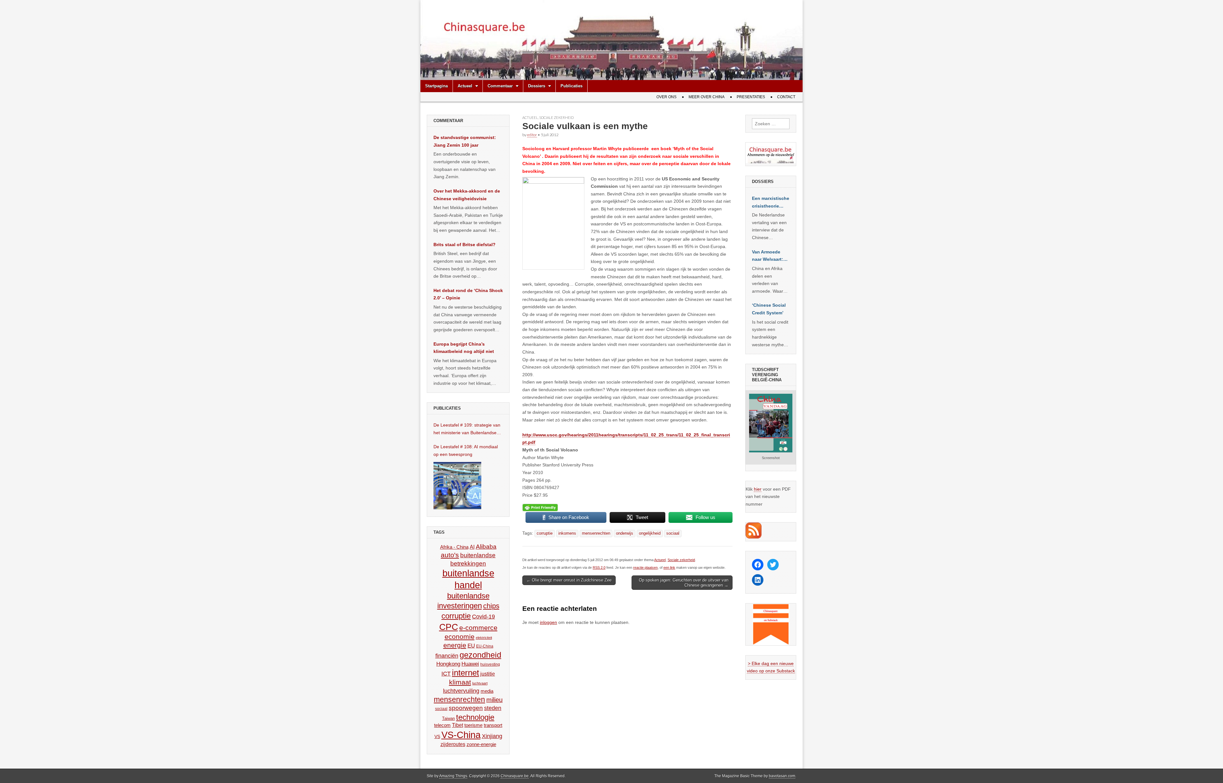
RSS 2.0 (599, 567)
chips (491, 606)
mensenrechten (596, 533)
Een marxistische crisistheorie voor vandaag (770, 203)
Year (527, 472)
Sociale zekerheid (556, 117)
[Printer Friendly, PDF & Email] (540, 507)
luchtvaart (480, 683)
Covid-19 (483, 616)
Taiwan (448, 718)
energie (454, 645)
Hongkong (448, 664)
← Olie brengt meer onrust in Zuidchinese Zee (569, 580)
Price (528, 495)
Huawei (470, 664)
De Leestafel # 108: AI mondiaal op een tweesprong (465, 450)
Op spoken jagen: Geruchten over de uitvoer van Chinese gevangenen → (683, 583)
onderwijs (624, 533)
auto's (450, 555)
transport (493, 725)
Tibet (457, 725)
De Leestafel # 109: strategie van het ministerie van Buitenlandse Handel (466, 429)
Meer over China (707, 97)
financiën (446, 656)
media (487, 691)
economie (460, 636)
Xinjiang (492, 736)
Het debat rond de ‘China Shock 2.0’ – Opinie (468, 294)
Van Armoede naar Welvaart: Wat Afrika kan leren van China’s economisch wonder (767, 256)
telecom (442, 725)
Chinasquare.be (515, 776)
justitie (487, 674)
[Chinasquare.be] (611, 40)
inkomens (567, 533)
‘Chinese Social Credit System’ (769, 309)
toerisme (473, 725)
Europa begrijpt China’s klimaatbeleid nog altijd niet (463, 347)
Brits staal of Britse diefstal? (464, 244)
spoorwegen (466, 708)
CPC (448, 627)
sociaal (672, 533)
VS (437, 736)
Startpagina (436, 86)
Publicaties (572, 86)
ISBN (528, 487)
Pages (529, 480)
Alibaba (486, 546)
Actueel (465, 86)
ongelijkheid (650, 533)
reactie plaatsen (645, 567)
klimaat (460, 682)
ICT (446, 673)
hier (758, 489)
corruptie (545, 533)
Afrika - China (454, 547)
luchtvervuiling (461, 690)
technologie (475, 717)
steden (492, 708)
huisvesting (490, 664)
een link (669, 567)
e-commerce (478, 627)
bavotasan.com (782, 776)
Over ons (666, 97)
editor (532, 134)
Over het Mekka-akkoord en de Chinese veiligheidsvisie (466, 194)
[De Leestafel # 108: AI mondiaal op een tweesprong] (457, 485)
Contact (786, 97)
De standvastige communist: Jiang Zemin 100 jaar (464, 141)
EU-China (484, 646)
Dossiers (536, 86)
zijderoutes (452, 744)
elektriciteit (484, 638)
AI (472, 547)
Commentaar (500, 86)
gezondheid (480, 654)
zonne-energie (481, 744)
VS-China (461, 734)
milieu (494, 699)
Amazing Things (453, 776)
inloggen (548, 622)
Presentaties (751, 97)
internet (465, 672)
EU (471, 646)
